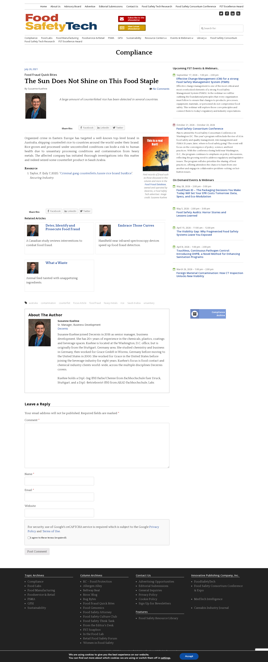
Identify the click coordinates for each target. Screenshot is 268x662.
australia (33, 303)
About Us (56, 6)
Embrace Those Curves (136, 225)
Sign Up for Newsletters (155, 603)
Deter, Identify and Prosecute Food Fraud (63, 227)
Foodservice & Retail (93, 38)
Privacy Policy (148, 594)
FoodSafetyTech (204, 581)
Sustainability (133, 38)
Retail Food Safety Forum (100, 638)
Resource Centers (155, 38)
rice (122, 303)
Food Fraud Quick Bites (41, 75)
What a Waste (56, 263)
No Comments (161, 88)
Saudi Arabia (134, 303)
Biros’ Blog (90, 594)
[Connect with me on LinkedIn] (232, 13)
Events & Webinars (180, 38)
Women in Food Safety (98, 643)
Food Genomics (93, 608)
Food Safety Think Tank (98, 621)
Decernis (63, 328)
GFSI (120, 38)
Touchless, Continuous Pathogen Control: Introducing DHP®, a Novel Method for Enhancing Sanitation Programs (208, 254)
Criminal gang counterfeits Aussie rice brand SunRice (95, 173)
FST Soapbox (92, 629)
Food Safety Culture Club (100, 616)
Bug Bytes (89, 599)
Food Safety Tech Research (157, 6)
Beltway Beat (91, 590)
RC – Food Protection (97, 581)
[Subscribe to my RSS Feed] (238, 13)
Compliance (31, 38)
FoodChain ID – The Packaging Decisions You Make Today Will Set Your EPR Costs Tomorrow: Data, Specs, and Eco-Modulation (208, 193)
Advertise (90, 6)
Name (29, 474)
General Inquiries (150, 590)
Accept (189, 656)
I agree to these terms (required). (48, 537)
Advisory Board (72, 6)
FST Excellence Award (231, 6)
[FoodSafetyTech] (61, 26)
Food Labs (47, 38)
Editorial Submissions (111, 6)
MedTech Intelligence (208, 599)
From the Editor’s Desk (98, 625)
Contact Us (132, 6)
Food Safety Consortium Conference (196, 6)
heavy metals (110, 303)
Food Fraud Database (155, 184)
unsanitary (149, 303)
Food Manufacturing (67, 38)
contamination (48, 303)
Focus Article (79, 303)
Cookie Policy (148, 599)
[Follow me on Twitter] (221, 13)
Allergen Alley (92, 586)
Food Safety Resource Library (158, 618)
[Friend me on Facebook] (227, 13)
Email (29, 490)
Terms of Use (51, 531)
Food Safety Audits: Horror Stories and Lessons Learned (201, 214)
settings (165, 658)
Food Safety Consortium (223, 38)
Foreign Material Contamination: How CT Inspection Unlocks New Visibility (209, 274)
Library (201, 38)
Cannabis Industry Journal (211, 608)
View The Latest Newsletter (131, 27)
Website (30, 506)
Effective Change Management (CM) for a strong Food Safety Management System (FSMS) (207, 80)
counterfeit (64, 303)
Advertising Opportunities (156, 581)
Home (43, 6)
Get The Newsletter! (131, 19)
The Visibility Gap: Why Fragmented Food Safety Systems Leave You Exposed (207, 233)
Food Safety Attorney (97, 612)
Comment (32, 420)
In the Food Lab (93, 634)
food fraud (95, 303)
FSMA (111, 38)
